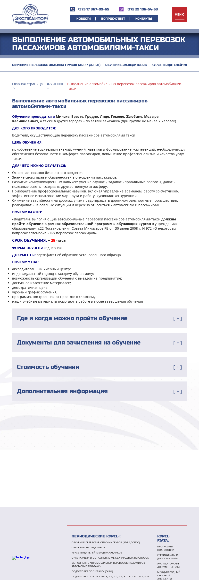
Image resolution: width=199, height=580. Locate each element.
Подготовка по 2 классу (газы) (92, 571)
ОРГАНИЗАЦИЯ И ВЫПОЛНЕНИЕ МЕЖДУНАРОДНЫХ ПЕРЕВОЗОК (110, 557)
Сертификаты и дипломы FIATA (167, 556)
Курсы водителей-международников (97, 552)
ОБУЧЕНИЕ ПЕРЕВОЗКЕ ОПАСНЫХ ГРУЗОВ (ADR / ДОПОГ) (56, 65)
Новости (83, 18)
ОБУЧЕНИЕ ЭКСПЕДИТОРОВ (126, 65)
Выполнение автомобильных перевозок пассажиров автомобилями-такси (108, 564)
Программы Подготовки (165, 548)
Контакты (143, 18)
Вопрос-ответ (113, 18)
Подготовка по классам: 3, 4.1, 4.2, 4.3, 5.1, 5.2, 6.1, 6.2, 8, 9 (110, 576)
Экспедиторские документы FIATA (168, 565)
